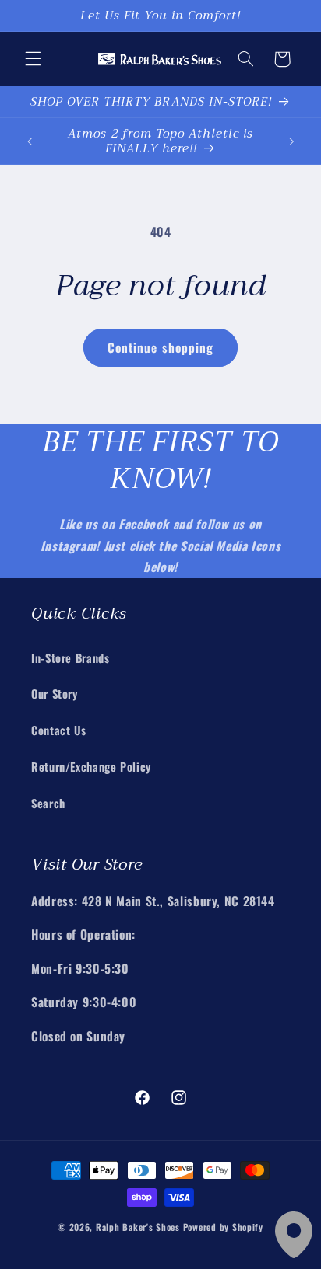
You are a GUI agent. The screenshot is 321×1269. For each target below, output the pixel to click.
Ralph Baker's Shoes (138, 1226)
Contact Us (58, 729)
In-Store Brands (70, 657)
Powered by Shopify (223, 1226)
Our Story (54, 693)
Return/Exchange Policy (91, 766)
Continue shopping (160, 347)
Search (48, 802)
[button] (33, 59)
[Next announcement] (291, 141)
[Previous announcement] (29, 141)
